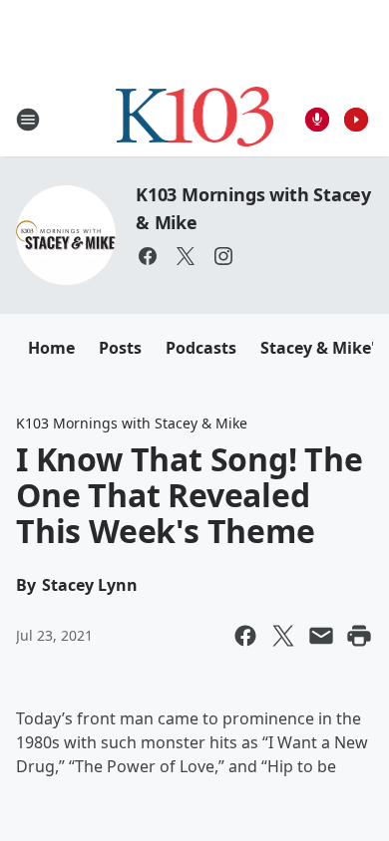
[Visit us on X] (185, 256)
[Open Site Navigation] (28, 120)
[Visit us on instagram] (223, 256)
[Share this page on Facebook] (245, 636)
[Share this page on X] (283, 636)
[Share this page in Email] (321, 636)
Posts (120, 348)
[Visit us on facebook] (148, 256)
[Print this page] (359, 636)
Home (51, 348)
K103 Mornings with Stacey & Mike (131, 423)
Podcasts (201, 348)
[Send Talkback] (317, 120)
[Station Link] (195, 119)
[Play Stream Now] (356, 120)
